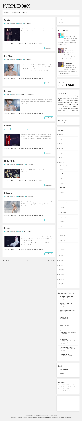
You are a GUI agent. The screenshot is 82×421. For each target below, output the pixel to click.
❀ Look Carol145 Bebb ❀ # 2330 (67, 348)
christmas (71, 96)
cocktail (60, 98)
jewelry (72, 108)
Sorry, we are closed (69, 34)
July (61, 221)
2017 (60, 157)
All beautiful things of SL (66, 296)
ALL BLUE (62, 304)
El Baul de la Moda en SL (66, 324)
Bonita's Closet (64, 317)
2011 (60, 274)
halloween (65, 106)
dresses (71, 100)
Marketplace (7, 12)
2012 (60, 270)
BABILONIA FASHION (66, 303)
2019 (60, 153)
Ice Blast (8, 56)
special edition (69, 110)
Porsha (7, 125)
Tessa (65, 48)
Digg (42, 43)
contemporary (72, 98)
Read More (48, 48)
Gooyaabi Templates (66, 417)
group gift (75, 104)
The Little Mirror (64, 354)
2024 (60, 134)
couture (76, 98)
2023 (60, 139)
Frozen (7, 90)
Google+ (28, 43)
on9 (23, 94)
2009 (60, 284)
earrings (76, 100)
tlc (23, 164)
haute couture (73, 106)
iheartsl (62, 373)
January (62, 249)
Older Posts (51, 260)
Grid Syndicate (64, 369)
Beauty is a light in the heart (67, 310)
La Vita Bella (63, 339)
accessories (61, 96)
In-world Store (16, 12)
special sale (75, 110)
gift (63, 104)
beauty (66, 96)
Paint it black (63, 311)
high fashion (60, 108)
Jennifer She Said (64, 318)
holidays (65, 108)
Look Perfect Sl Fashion (66, 347)
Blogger (55, 415)
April (61, 235)
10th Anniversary (68, 63)
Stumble (35, 43)
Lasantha (34, 417)
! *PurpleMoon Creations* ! (40, 415)
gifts (66, 104)
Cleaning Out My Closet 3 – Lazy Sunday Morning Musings (67, 341)
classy (76, 96)
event (20, 23)
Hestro (62, 331)
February (62, 245)
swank (24, 129)
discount (61, 100)
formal (60, 104)
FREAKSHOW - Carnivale (66, 355)
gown (69, 104)
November (63, 203)
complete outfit (66, 98)
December (63, 166)
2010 (60, 279)
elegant (60, 102)
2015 (60, 256)
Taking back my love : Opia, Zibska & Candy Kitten (68, 332)
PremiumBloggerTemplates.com (46, 417)
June (61, 226)
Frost (7, 228)
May (61, 231)
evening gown (65, 102)
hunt (20, 231)
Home (28, 260)
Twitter (22, 43)
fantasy (71, 102)
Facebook (24, 12)
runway (63, 110)
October (62, 207)
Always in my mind (64, 325)
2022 (60, 143)
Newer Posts (6, 260)
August (62, 217)
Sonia (7, 20)
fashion (76, 102)
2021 (60, 148)
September (63, 212)
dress (67, 100)
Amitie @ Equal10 (64, 297)
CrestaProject (19, 417)
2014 (60, 260)
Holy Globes (10, 161)
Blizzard (8, 193)
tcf (23, 196)
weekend (60, 112)
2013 (60, 265)
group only (60, 106)
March (62, 240)
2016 (60, 162)
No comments (27, 23)
